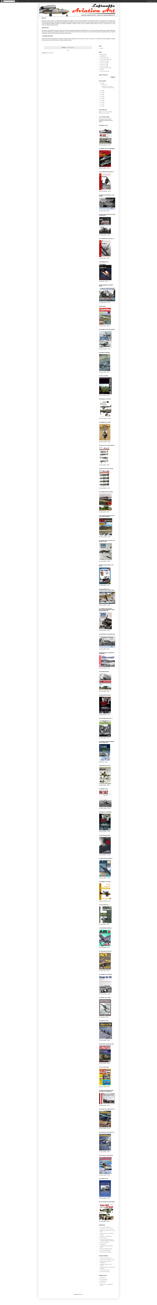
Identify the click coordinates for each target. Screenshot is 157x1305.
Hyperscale (102, 1282)
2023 (101, 83)
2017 (101, 96)
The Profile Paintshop (105, 1271)
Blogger (81, 1294)
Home (68, 50)
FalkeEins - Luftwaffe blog (106, 1236)
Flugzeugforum (103, 1238)
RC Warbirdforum (104, 1279)
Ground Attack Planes (105, 59)
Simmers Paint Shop (104, 1270)
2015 (101, 100)
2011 (101, 104)
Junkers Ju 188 (103, 62)
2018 (101, 94)
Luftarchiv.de (103, 1244)
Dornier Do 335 (103, 57)
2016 (101, 98)
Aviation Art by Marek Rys (105, 1258)
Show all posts (70, 47)
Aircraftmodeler (103, 1281)
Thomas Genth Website (105, 1250)
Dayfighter (102, 56)
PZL (101, 69)
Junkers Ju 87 (103, 64)
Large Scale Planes (104, 1242)
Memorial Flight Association (106, 1248)
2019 (101, 92)
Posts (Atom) (50, 52)
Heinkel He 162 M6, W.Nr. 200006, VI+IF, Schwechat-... (108, 87)
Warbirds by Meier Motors (106, 1252)
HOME (101, 48)
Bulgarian (102, 54)
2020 (101, 90)
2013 (101, 102)
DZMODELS (103, 1277)
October (103, 84)
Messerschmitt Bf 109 (105, 67)
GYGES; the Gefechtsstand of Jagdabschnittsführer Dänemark (107, 1240)
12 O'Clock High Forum (105, 1227)
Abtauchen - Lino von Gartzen (106, 1228)
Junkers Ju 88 (103, 66)
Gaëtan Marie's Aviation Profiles (107, 1259)
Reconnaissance (104, 71)
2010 (101, 106)
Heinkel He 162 (103, 61)
